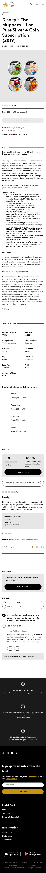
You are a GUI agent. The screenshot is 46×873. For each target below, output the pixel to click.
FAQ (4, 810)
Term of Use (37, 862)
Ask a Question (23, 587)
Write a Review (23, 472)
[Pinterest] (17, 753)
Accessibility (7, 840)
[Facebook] (3, 753)
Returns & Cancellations (12, 817)
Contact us (32, 777)
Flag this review (38, 547)
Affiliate (33, 865)
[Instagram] (8, 753)
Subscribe (23, 791)
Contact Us (7, 832)
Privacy (24, 862)
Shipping (6, 813)
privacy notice (11, 779)
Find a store (7, 836)
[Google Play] (33, 854)
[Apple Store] (12, 854)
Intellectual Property (10, 862)
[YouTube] (12, 753)
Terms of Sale (12, 865)
